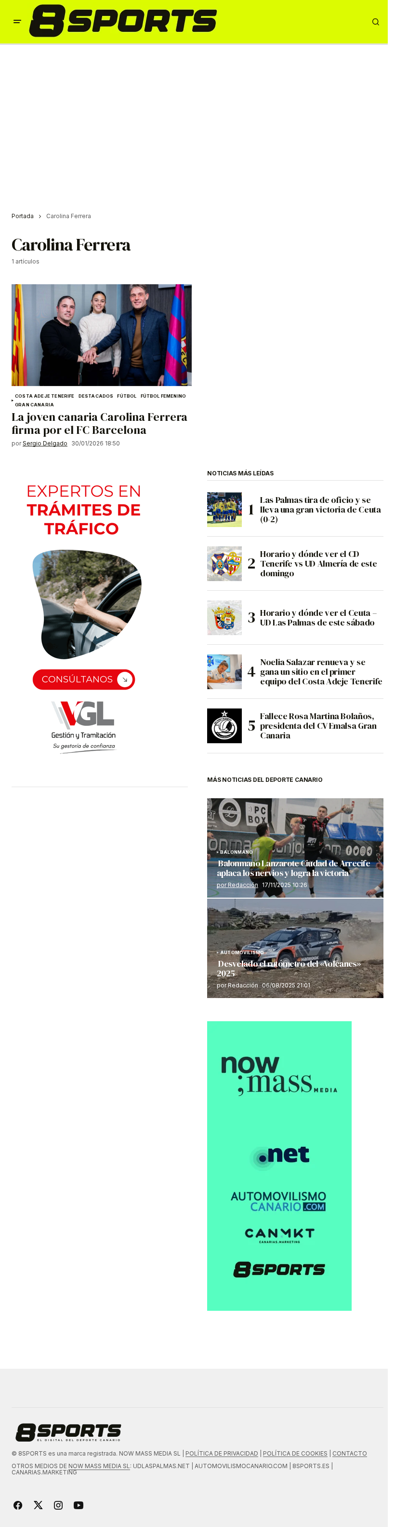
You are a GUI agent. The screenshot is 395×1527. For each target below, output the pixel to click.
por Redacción (237, 884)
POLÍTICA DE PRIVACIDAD (221, 1453)
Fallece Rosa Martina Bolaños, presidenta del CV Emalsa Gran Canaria (318, 725)
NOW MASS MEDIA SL (99, 1466)
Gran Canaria (34, 405)
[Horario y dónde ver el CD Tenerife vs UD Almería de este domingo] (224, 563)
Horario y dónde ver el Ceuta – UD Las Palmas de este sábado (318, 617)
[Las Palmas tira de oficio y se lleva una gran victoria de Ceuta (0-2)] (224, 509)
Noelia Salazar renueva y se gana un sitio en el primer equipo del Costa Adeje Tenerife (321, 671)
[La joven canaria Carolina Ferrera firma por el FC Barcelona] (102, 335)
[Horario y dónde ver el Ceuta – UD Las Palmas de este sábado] (224, 617)
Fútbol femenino (163, 396)
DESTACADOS (96, 396)
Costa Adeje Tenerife (45, 396)
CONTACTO (349, 1453)
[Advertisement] (197, 117)
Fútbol (126, 396)
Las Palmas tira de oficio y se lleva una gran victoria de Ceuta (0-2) (320, 509)
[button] (17, 22)
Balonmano (236, 852)
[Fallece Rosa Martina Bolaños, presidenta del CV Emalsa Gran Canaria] (224, 725)
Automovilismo (242, 952)
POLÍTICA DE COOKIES (295, 1453)
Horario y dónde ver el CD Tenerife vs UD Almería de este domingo (318, 563)
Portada (23, 216)
